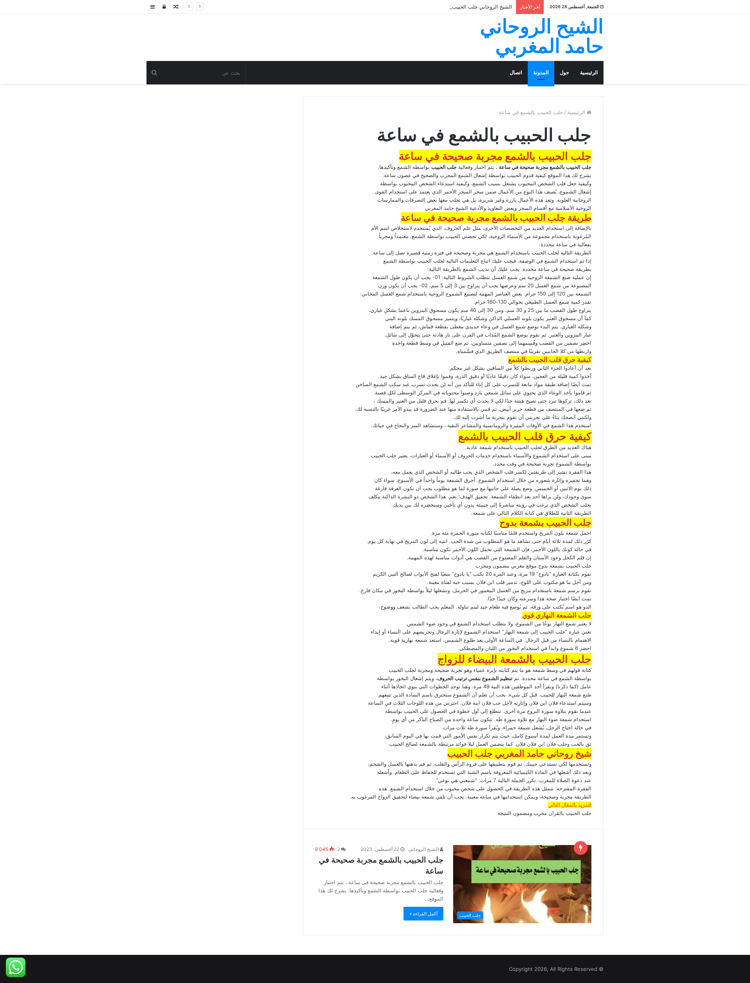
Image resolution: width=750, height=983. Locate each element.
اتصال (516, 72)
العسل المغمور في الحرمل (482, 590)
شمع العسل (504, 277)
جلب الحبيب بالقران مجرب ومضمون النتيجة (544, 813)
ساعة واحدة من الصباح (453, 719)
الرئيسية (589, 72)
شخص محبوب (460, 788)
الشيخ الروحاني (424, 849)
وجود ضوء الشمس (427, 623)
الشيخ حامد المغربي (446, 208)
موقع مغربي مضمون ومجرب (506, 565)
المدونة (541, 72)
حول (564, 72)
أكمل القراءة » (423, 914)
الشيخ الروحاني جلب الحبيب (482, 7)
